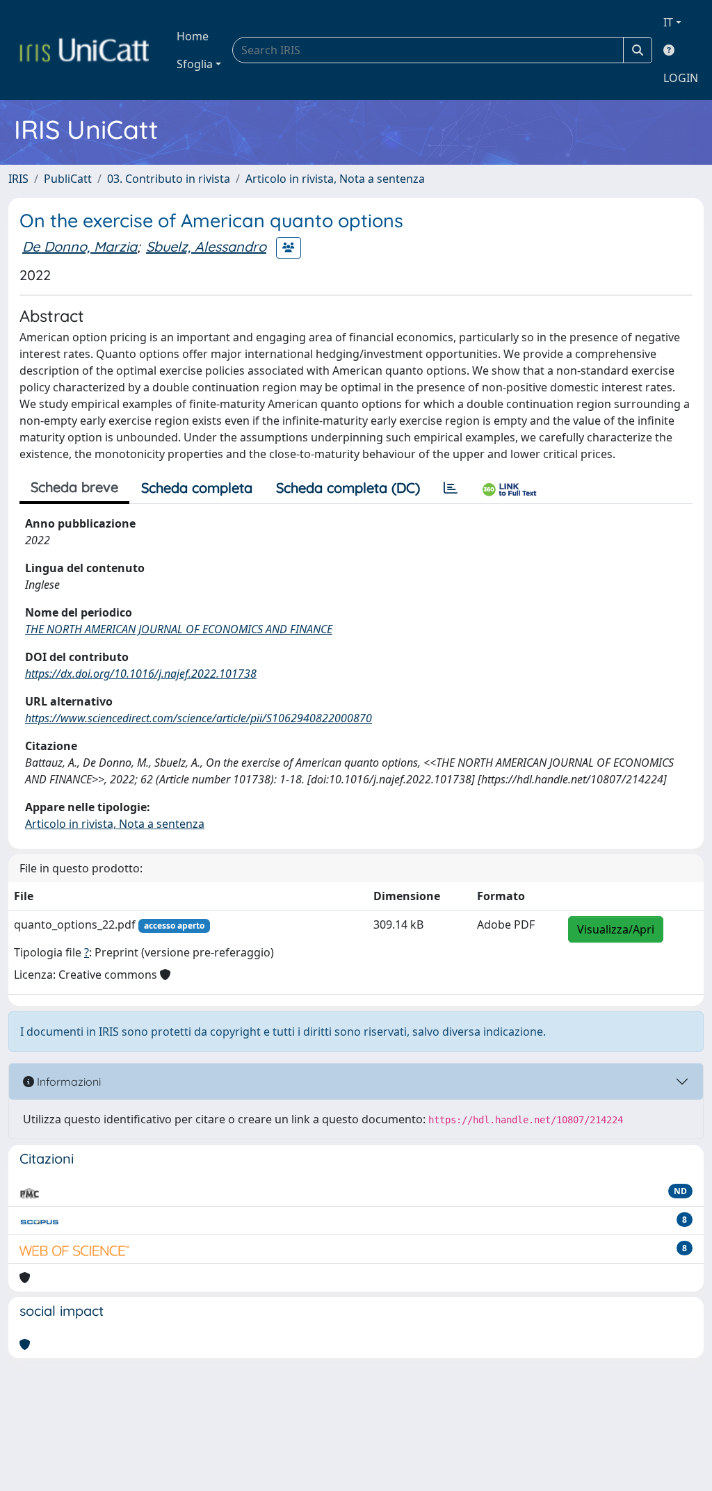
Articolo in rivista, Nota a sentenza (335, 178)
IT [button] (668, 22)
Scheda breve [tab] (74, 487)
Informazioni (67, 1082)
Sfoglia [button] (195, 64)
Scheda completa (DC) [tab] (348, 487)
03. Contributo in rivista (168, 178)
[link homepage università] (84, 50)
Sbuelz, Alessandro (206, 246)
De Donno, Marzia (79, 246)
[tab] (450, 488)
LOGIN (680, 77)
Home (193, 36)
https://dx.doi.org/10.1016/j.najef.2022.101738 (141, 673)
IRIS (18, 178)
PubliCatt (68, 178)
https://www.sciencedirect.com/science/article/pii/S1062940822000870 (198, 718)
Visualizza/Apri (615, 929)
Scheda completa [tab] (196, 487)
